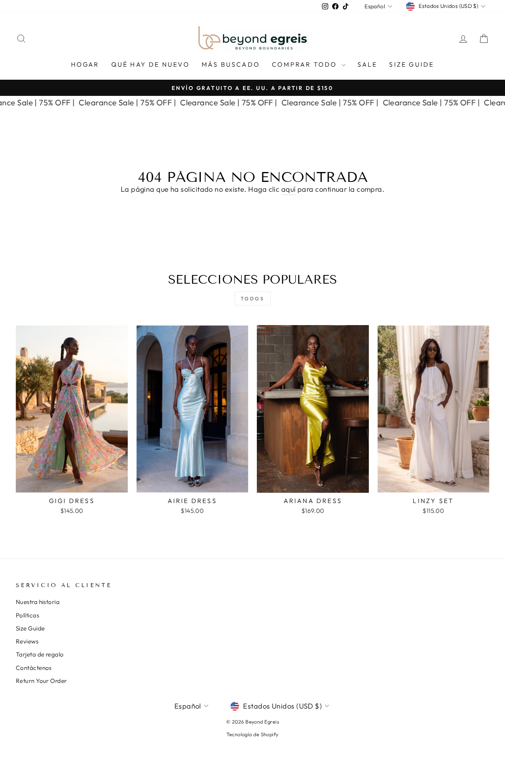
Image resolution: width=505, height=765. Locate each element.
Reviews (27, 641)
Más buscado (231, 64)
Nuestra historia (38, 602)
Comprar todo (306, 64)
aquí (288, 189)
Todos (253, 298)
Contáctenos (34, 667)
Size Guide (411, 64)
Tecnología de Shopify (252, 734)
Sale (367, 64)
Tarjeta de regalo (40, 654)
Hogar (85, 64)
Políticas (27, 615)
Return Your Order (41, 681)
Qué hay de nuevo (150, 64)
